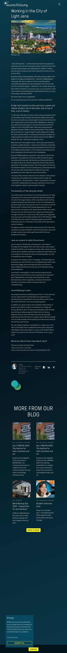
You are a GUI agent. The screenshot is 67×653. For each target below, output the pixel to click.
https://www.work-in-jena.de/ (21, 347)
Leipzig (37, 330)
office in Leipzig (50, 91)
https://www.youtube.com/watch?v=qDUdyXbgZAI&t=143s (30, 350)
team (47, 325)
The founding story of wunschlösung (39, 89)
